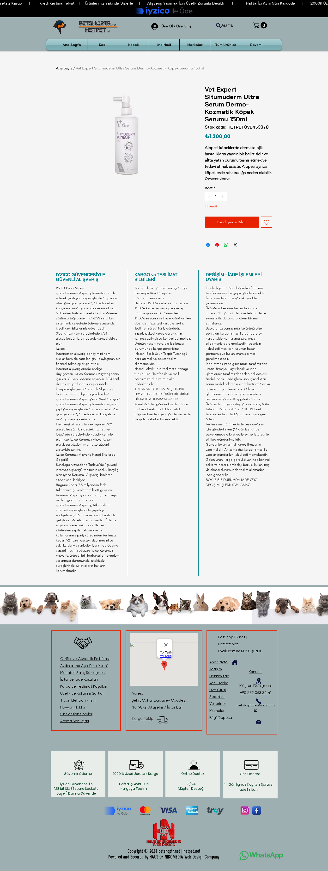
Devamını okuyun (217, 178)
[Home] (235, 662)
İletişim (215, 669)
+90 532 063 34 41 (255, 692)
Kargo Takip (142, 718)
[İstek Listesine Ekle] (266, 222)
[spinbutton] (216, 196)
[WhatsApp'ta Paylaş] (226, 245)
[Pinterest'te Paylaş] (217, 245)
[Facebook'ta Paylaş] (208, 245)
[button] (260, 25)
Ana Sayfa (64, 68)
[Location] (258, 681)
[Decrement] (209, 196)
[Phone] (258, 701)
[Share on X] (235, 245)
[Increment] (223, 196)
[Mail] (258, 722)
